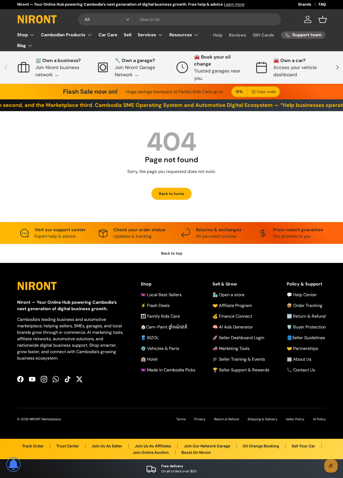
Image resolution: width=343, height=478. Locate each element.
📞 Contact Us (301, 370)
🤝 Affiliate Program (232, 305)
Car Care (108, 35)
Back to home (171, 193)
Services (147, 35)
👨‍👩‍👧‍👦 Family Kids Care (160, 316)
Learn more (234, 4)
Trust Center (67, 446)
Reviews (237, 35)
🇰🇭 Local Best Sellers (161, 295)
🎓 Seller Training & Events (238, 359)
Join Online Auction (151, 452)
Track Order (33, 446)
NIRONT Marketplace (45, 419)
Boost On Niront (196, 452)
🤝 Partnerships (302, 348)
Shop (22, 35)
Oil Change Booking (261, 446)
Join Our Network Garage (207, 446)
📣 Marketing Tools (230, 348)
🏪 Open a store (228, 295)
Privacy (200, 419)
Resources (180, 35)
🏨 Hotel (149, 359)
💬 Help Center (302, 295)
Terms (181, 419)
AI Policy (319, 419)
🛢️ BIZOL (150, 338)
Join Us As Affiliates (153, 446)
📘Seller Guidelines (306, 338)
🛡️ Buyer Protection (306, 327)
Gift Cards (263, 35)
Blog (21, 45)
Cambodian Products (63, 35)
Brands (304, 4)
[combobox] (179, 19)
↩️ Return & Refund (306, 316)
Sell (127, 35)
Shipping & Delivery (262, 419)
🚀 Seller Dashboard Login (238, 338)
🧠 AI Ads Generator (232, 327)
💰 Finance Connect (232, 316)
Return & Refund (226, 419)
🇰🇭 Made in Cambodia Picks (168, 370)
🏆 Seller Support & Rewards (240, 370)
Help (217, 35)
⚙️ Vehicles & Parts (160, 348)
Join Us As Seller (107, 446)
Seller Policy (295, 419)
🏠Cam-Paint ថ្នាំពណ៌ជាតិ (164, 327)
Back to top (171, 253)
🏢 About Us (299, 359)
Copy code (266, 91)
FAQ (322, 4)
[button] (323, 19)
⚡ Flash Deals (155, 305)
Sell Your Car (303, 446)
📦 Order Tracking (304, 305)
